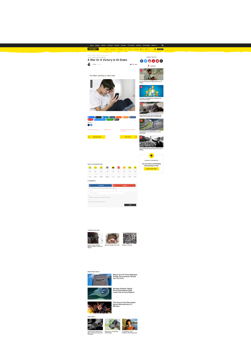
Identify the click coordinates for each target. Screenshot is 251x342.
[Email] (157, 61)
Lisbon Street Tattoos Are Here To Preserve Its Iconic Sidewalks (95, 333)
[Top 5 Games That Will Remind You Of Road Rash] (151, 125)
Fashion (117, 45)
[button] (157, 45)
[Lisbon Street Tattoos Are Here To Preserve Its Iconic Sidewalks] (95, 324)
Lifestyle (110, 45)
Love (124, 176)
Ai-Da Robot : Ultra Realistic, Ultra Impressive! (129, 332)
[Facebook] (141, 61)
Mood (94, 57)
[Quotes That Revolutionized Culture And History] (151, 141)
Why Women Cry (107, 129)
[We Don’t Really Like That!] (112, 238)
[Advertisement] (125, 21)
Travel (92, 45)
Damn (101, 176)
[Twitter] (145, 61)
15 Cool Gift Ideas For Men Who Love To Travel (150, 82)
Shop (142, 49)
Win (129, 176)
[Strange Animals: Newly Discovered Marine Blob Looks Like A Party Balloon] (100, 294)
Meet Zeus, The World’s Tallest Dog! (111, 332)
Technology (146, 45)
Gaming (138, 45)
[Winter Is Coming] (129, 238)
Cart (148, 49)
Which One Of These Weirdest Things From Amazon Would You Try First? (125, 276)
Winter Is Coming (127, 245)
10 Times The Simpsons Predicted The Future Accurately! (150, 99)
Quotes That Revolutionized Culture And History (150, 149)
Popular (114, 49)
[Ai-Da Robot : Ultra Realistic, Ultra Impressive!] (129, 324)
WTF (135, 176)
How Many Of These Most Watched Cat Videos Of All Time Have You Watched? (150, 115)
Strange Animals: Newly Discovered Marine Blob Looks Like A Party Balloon (124, 290)
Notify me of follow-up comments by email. (99, 197)
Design (97, 45)
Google (125, 185)
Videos (153, 45)
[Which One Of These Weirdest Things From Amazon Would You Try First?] (100, 280)
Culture (103, 45)
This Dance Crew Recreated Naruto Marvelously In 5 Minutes (124, 304)
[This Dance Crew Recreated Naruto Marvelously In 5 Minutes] (100, 307)
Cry (90, 176)
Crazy (90, 57)
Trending (120, 49)
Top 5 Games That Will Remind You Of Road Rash (150, 132)
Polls (130, 49)
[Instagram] (149, 61)
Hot (108, 49)
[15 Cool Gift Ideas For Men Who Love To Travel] (151, 74)
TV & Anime (131, 45)
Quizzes (137, 49)
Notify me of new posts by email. (97, 201)
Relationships (101, 57)
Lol (113, 176)
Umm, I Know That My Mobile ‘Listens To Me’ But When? (95, 246)
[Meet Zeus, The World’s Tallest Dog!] (112, 324)
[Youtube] (153, 61)
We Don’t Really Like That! (93, 129)
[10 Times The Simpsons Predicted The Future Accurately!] (151, 91)
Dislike (107, 176)
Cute (95, 176)
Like (118, 176)
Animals (123, 45)
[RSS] (161, 61)
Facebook (101, 185)
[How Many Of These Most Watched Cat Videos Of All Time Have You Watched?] (151, 108)
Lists (125, 49)
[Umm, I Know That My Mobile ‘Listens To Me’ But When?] (95, 238)
